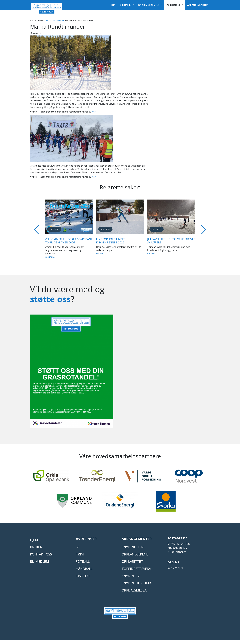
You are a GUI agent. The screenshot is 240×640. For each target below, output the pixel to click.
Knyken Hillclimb (136, 583)
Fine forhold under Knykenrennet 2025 (119, 240)
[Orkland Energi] (120, 502)
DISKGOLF (83, 575)
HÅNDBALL (84, 568)
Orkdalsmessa (134, 590)
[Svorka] (166, 502)
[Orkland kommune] (74, 502)
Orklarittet (132, 561)
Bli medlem (39, 561)
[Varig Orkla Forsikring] (143, 477)
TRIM (80, 554)
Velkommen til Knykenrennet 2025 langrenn (178, 240)
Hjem (112, 5)
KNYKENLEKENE (133, 547)
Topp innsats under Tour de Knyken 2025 (74, 240)
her (94, 111)
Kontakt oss (41, 554)
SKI (47, 20)
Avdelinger (174, 5)
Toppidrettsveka (136, 568)
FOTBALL (83, 561)
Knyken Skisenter (149, 5)
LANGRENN (58, 20)
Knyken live (131, 575)
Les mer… (58, 253)
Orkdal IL (126, 5)
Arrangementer (197, 5)
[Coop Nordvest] (189, 477)
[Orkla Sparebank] (51, 477)
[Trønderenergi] (97, 477)
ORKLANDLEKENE (135, 554)
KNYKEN (36, 547)
